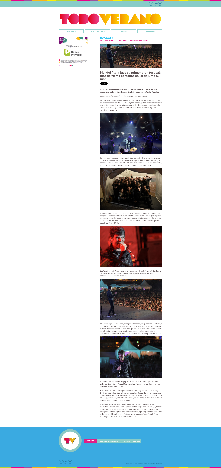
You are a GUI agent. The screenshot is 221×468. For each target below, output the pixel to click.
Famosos (123, 31)
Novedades (71, 31)
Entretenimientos (97, 31)
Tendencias (150, 31)
